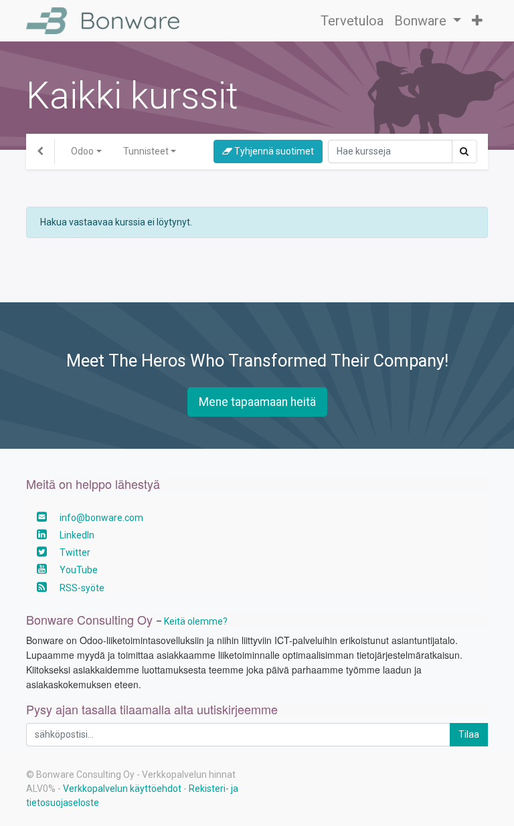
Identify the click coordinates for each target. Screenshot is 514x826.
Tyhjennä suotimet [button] (273, 151)
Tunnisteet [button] (146, 151)
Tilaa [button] (468, 734)
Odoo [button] (82, 151)
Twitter (75, 552)
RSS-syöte (82, 588)
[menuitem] (352, 20)
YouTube (79, 569)
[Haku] (464, 151)
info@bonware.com (101, 517)
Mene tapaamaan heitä (257, 402)
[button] (477, 20)
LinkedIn (77, 535)
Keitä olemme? (196, 621)
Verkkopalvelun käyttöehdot (122, 788)
